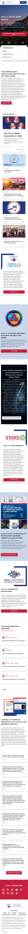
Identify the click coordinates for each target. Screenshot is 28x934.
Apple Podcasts (16, 893)
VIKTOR (14, 914)
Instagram (21, 889)
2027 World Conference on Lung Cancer (13, 640)
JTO (9, 912)
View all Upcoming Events (7, 630)
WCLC (4, 912)
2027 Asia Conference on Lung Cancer (13, 653)
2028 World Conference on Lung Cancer (13, 666)
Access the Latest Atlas (9, 554)
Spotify (12, 893)
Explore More (6, 102)
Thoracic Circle (7, 57)
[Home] (7, 2)
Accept (4, 931)
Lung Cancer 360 (7, 54)
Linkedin (12, 889)
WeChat (3, 893)
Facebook (7, 889)
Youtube (16, 889)
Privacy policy (18, 928)
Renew (5, 51)
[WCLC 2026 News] (23, 43)
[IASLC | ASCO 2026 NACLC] (16, 43)
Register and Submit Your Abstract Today (14, 34)
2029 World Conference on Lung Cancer (13, 679)
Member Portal (22, 914)
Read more (19, 149)
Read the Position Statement (11, 417)
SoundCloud (7, 893)
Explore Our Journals (14, 872)
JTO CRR (14, 912)
